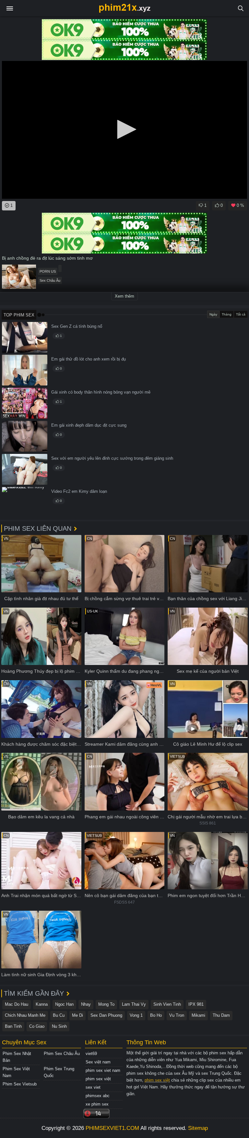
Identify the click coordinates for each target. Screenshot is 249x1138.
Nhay (86, 1004)
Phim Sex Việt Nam (16, 1072)
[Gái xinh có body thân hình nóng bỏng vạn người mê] (24, 403)
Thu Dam (221, 1015)
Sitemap (198, 1128)
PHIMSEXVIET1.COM (112, 1128)
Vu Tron (176, 1015)
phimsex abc (98, 1095)
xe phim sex (97, 1104)
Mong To (106, 1004)
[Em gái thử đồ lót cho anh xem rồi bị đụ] (24, 370)
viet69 (91, 1053)
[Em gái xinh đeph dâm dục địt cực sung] (24, 436)
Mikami (198, 1015)
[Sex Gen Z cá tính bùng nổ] (24, 337)
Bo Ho (156, 1015)
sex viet (93, 1087)
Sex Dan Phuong (106, 1015)
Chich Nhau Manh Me (25, 1015)
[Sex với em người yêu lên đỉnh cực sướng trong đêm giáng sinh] (24, 469)
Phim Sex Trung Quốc (59, 1072)
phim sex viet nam (103, 1070)
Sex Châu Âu (50, 280)
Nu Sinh (59, 1026)
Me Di (77, 1015)
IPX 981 (196, 1004)
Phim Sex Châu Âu (62, 1053)
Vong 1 (136, 1015)
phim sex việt (98, 1078)
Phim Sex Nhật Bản (17, 1057)
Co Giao (36, 1026)
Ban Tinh (13, 1026)
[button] (124, 129)
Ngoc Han (64, 1004)
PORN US (48, 271)
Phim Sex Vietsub (20, 1084)
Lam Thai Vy (134, 1004)
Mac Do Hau (16, 1004)
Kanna (42, 1004)
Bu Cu (59, 1015)
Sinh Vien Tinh (167, 1004)
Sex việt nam (98, 1062)
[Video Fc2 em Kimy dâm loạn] (24, 502)
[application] (124, 130)
